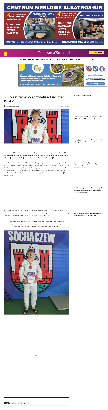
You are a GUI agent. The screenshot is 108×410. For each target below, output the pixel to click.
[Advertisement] (36, 195)
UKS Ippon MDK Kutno (23, 403)
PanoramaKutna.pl (14, 106)
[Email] (17, 147)
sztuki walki (13, 403)
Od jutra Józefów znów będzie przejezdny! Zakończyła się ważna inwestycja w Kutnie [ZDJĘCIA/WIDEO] (86, 165)
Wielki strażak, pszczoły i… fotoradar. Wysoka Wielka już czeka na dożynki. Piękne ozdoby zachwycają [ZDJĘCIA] (88, 190)
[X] (9, 147)
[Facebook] (5, 54)
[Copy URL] (21, 147)
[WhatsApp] (13, 147)
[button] (6, 24)
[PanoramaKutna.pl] (5, 106)
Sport (5, 93)
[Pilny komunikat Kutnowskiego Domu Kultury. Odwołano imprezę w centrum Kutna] (88, 203)
